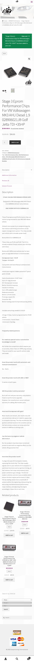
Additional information (9, 175)
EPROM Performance (14, 21)
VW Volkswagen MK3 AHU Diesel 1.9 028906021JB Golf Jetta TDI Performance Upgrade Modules (16, 159)
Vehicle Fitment (7, 186)
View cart (25, 36)
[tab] (17, 170)
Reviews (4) (5, 180)
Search (17, 659)
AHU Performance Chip (11, 155)
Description (5, 170)
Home (5, 21)
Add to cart (15, 142)
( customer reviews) (17, 128)
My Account (5, 659)
